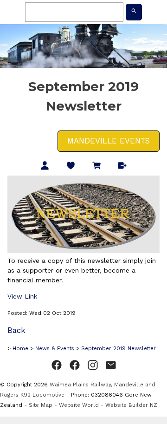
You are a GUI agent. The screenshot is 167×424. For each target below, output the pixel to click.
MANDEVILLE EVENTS (108, 140)
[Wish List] (70, 166)
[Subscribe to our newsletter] (111, 365)
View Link (22, 296)
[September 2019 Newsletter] (83, 250)
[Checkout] (122, 166)
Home (20, 348)
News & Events (54, 348)
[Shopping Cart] (96, 166)
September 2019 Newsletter (118, 348)
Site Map (40, 405)
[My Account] (44, 166)
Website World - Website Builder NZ (108, 405)
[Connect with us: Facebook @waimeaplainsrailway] (56, 365)
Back (16, 330)
